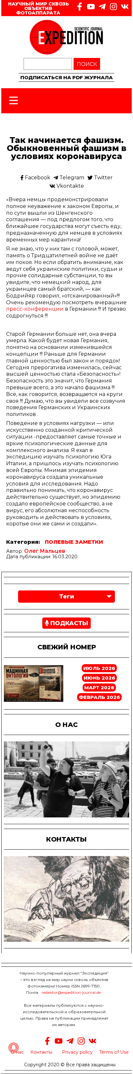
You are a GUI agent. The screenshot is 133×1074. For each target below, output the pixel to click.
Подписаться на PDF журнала (66, 77)
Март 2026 (99, 687)
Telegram (71, 177)
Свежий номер (66, 647)
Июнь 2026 (99, 678)
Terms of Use (114, 1052)
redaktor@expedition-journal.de (71, 992)
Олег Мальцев (44, 551)
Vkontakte (69, 186)
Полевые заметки (74, 542)
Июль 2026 (99, 668)
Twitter (103, 177)
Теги (66, 596)
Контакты (41, 1052)
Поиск (87, 64)
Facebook (37, 177)
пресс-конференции (35, 309)
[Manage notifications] (13, 1047)
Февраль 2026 (99, 697)
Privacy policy (77, 1052)
